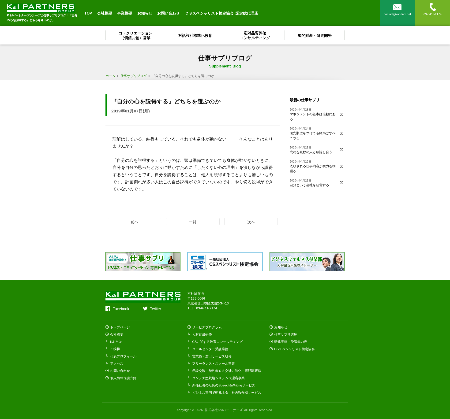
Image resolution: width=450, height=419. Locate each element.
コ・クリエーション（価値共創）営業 (135, 35)
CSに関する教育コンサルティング (217, 341)
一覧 (192, 221)
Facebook (120, 308)
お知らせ (144, 13)
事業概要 (124, 13)
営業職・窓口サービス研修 (212, 356)
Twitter (155, 308)
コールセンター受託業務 (210, 348)
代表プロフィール (123, 356)
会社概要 (104, 13)
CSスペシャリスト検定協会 (294, 348)
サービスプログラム (207, 327)
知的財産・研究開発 (315, 35)
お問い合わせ (168, 13)
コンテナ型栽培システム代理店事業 (218, 377)
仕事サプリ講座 (285, 334)
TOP (88, 13)
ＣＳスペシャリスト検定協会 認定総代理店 (221, 13)
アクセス (116, 363)
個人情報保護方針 (123, 377)
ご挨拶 (115, 348)
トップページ (120, 327)
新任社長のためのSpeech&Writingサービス (223, 385)
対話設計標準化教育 (195, 35)
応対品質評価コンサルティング (255, 35)
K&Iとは (116, 341)
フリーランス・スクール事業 (213, 363)
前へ (134, 221)
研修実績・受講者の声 (290, 341)
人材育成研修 (202, 334)
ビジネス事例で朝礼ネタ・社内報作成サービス (226, 392)
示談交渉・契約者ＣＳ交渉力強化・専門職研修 (226, 370)
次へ (251, 221)
